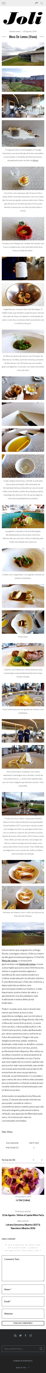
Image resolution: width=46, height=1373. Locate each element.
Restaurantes (15, 31)
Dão (4, 1131)
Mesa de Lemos (9, 960)
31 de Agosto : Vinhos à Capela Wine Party (23, 1213)
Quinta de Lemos (27, 964)
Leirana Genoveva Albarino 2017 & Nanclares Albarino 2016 (23, 1225)
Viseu (10, 1131)
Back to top (21, 1368)
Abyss (35, 160)
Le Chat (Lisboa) (23, 1200)
